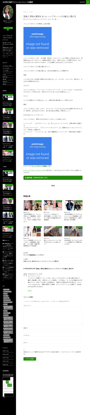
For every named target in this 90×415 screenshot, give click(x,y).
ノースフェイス (7, 291)
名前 (25, 328)
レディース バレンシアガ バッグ (33, 170)
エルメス (6, 315)
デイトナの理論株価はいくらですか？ (33, 254)
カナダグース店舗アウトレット (8, 322)
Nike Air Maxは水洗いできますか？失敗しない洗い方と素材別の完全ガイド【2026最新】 (8, 104)
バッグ (57, 19)
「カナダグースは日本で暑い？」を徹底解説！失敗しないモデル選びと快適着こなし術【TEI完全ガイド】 (8, 146)
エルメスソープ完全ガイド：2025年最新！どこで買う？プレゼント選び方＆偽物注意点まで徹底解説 (52, 217)
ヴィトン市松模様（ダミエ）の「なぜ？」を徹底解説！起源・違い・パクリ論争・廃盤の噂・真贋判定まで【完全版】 (32, 243)
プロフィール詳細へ (8, 28)
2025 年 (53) (6, 354)
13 (8, 385)
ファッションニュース (9, 95)
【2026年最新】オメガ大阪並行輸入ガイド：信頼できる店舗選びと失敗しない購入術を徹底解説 (8, 132)
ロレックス (6, 289)
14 (9, 385)
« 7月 (4, 397)
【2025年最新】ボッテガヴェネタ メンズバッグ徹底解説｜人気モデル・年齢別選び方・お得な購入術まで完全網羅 (73, 217)
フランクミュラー (8, 302)
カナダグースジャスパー (8, 332)
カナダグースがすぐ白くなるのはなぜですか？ (8, 340)
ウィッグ (6, 68)
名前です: (5, 21)
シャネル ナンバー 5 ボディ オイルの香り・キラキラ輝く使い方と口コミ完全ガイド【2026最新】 (8, 160)
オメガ (5, 304)
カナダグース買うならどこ (8, 326)
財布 (5, 81)
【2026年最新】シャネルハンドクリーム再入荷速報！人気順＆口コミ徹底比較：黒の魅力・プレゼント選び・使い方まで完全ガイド (8, 118)
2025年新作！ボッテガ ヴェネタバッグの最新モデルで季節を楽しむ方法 (73, 242)
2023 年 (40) (6, 361)
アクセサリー (7, 65)
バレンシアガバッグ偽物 (38, 166)
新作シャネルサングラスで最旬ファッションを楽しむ (8, 275)
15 (11, 385)
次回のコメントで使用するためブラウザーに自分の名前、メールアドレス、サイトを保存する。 (52, 353)
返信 (30, 290)
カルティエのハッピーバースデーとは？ (8, 318)
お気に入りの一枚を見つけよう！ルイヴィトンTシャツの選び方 (41, 260)
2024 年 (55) (6, 357)
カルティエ (6, 297)
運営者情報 (82, 2)
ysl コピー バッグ (7, 42)
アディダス (6, 335)
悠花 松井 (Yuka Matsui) (40, 19)
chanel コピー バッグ (8, 47)
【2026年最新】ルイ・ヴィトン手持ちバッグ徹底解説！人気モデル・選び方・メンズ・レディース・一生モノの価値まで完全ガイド (32, 218)
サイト (25, 342)
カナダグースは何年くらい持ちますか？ (8, 307)
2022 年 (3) (5, 364)
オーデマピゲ (7, 313)
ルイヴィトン (7, 337)
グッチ (5, 310)
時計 (5, 76)
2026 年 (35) (6, 351)
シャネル (6, 295)
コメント (27, 305)
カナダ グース (7, 300)
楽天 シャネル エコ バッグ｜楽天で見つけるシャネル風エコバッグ (52, 242)
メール (26, 335)
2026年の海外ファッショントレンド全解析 (18, 2)
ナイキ (5, 293)
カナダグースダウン (8, 329)
